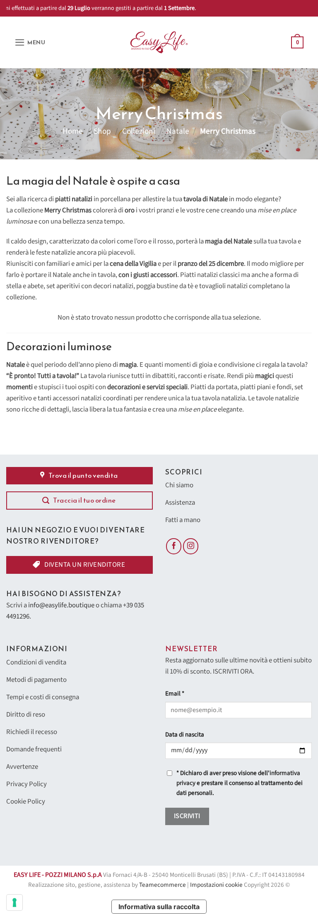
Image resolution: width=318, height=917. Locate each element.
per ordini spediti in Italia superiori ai (161, 8)
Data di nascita (184, 734)
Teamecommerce (162, 885)
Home (73, 131)
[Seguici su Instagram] (191, 546)
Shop (102, 131)
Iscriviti (187, 816)
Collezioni (138, 131)
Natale (177, 131)
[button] (30, 42)
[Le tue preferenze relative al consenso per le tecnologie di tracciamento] (14, 902)
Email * (174, 693)
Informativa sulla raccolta (159, 907)
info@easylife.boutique (61, 605)
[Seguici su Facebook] (174, 546)
